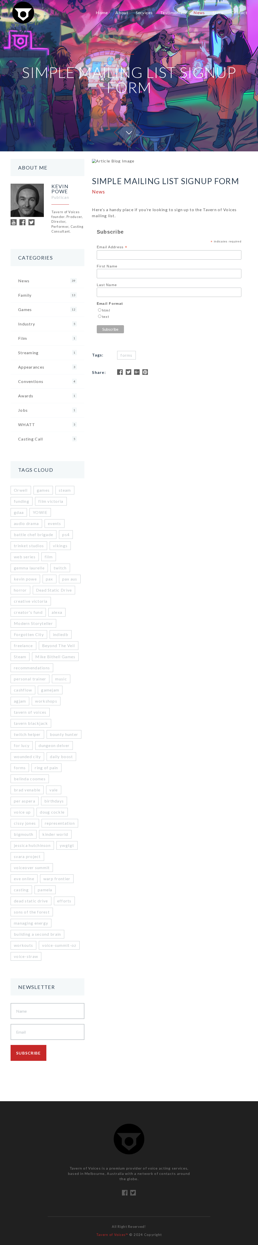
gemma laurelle (29, 567)
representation (60, 823)
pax (49, 578)
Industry (46, 323)
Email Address (112, 247)
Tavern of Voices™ (112, 1235)
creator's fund (28, 612)
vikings (60, 545)
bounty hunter (64, 734)
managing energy (31, 923)
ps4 (66, 534)
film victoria (50, 501)
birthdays (54, 800)
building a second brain (37, 934)
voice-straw (26, 956)
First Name (107, 266)
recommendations (32, 667)
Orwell (21, 490)
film (49, 556)
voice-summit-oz (59, 945)
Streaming (46, 352)
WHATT (46, 424)
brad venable (27, 789)
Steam (20, 656)
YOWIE (40, 512)
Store (218, 12)
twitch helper (27, 734)
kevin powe (25, 578)
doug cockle (52, 812)
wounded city (27, 756)
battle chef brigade (33, 534)
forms (20, 767)
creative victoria (31, 601)
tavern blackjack (31, 723)
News (199, 12)
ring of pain (46, 767)
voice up (22, 812)
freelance (23, 645)
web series (25, 556)
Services (144, 12)
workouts (23, 945)
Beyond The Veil (58, 645)
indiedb (60, 634)
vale (53, 789)
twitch (60, 567)
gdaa (19, 512)
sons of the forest (32, 911)
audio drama (26, 523)
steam (65, 490)
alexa (57, 612)
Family (46, 295)
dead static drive (31, 900)
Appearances (46, 367)
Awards (46, 395)
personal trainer (30, 678)
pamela (45, 889)
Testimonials (173, 12)
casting (21, 889)
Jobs (46, 410)
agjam (20, 701)
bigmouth (23, 834)
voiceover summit (32, 867)
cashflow (23, 689)
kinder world (55, 834)
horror (20, 590)
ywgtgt (67, 845)
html (106, 310)
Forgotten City (29, 634)
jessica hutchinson (32, 845)
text (105, 317)
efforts (64, 900)
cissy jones (25, 823)
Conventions (46, 381)
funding (21, 501)
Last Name (107, 285)
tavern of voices (30, 712)
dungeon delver (54, 745)
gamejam (50, 689)
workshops (46, 701)
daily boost (61, 756)
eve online (24, 878)
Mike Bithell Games (55, 656)
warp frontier (57, 878)
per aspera (24, 800)
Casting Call (46, 438)
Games (46, 309)
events (54, 523)
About (121, 12)
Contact (239, 12)
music (61, 678)
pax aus (69, 578)
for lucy (21, 745)
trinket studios (29, 545)
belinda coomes (30, 778)
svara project (27, 856)
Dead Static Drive (54, 590)
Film (46, 338)
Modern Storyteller (33, 623)
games (43, 490)
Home (102, 12)
